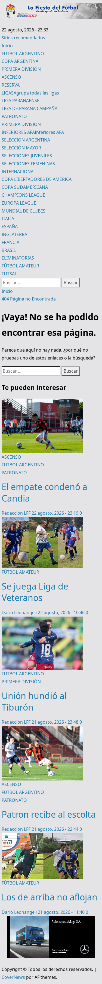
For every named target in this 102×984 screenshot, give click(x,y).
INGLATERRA (14, 234)
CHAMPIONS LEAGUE (23, 195)
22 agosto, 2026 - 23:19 (55, 513)
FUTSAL (9, 274)
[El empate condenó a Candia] (42, 402)
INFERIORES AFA (33, 132)
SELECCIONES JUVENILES (27, 156)
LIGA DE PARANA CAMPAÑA (29, 108)
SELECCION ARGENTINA (26, 140)
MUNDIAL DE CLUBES (23, 211)
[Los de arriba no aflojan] (42, 837)
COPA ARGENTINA (20, 61)
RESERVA (11, 85)
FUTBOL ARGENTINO (23, 54)
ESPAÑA (10, 226)
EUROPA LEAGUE (19, 203)
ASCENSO (11, 77)
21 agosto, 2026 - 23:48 (55, 722)
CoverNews (13, 977)
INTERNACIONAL (19, 172)
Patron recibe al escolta (49, 814)
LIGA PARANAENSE (20, 101)
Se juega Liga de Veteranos (35, 591)
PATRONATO (14, 116)
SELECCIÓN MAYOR (21, 148)
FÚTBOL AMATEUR (20, 266)
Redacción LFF (17, 513)
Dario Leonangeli (20, 612)
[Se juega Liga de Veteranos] (42, 521)
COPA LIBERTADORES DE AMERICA (37, 179)
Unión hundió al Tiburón (34, 701)
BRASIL (9, 250)
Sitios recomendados (23, 38)
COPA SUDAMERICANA (25, 187)
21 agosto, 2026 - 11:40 (62, 912)
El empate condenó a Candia (44, 492)
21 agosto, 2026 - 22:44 (55, 829)
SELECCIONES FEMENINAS (28, 164)
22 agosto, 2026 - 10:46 (62, 612)
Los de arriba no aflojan (49, 897)
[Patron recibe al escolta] (42, 730)
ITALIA (8, 219)
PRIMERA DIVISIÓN (21, 69)
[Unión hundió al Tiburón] (42, 620)
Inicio (7, 46)
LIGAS (30, 93)
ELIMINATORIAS (18, 258)
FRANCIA (10, 242)
